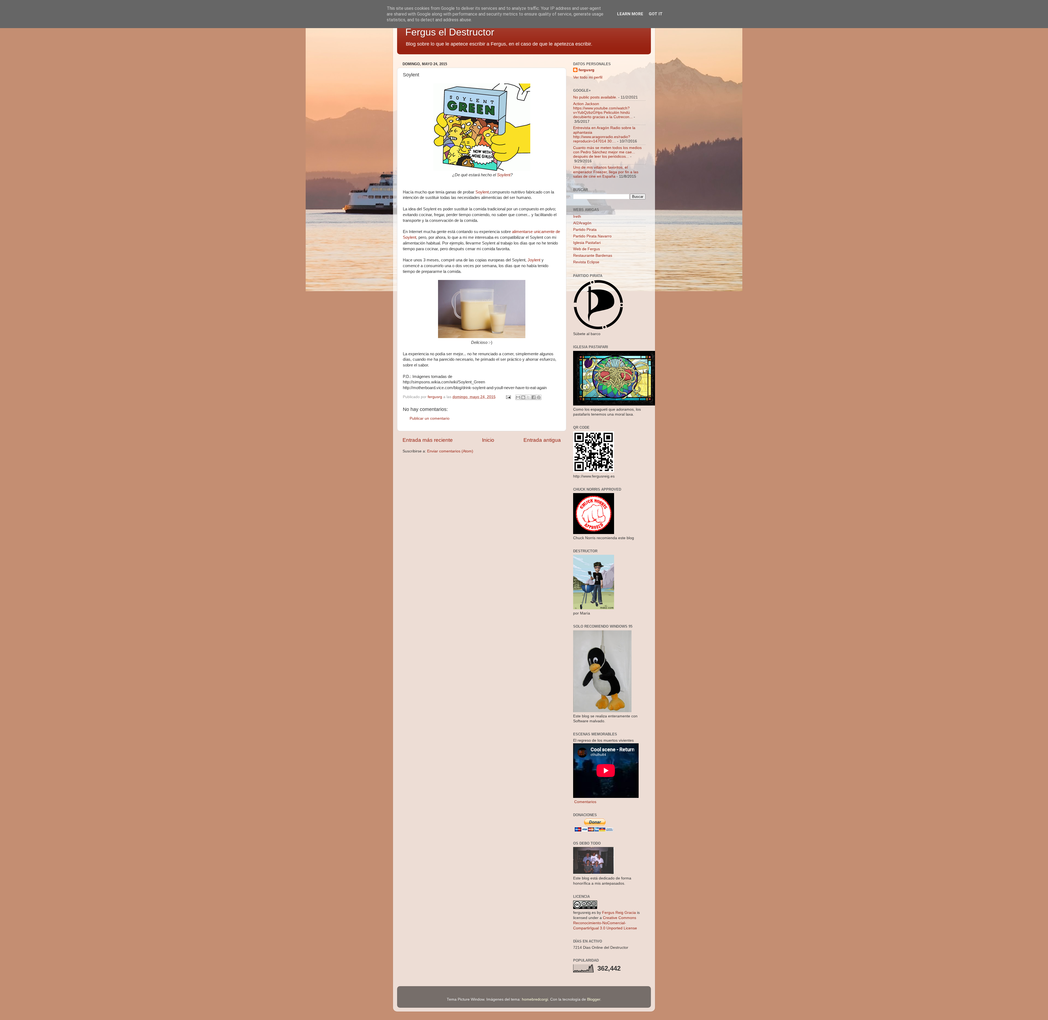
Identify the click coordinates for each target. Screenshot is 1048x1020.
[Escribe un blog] (523, 397)
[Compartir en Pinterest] (538, 397)
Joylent (534, 260)
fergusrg (586, 70)
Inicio (488, 440)
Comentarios (584, 802)
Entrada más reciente (428, 440)
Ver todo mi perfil (587, 77)
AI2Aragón (582, 223)
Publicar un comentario (429, 418)
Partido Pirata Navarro (592, 236)
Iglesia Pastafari (587, 243)
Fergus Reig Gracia (619, 913)
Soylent (503, 175)
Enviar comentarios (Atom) (450, 451)
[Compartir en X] (528, 397)
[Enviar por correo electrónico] (518, 397)
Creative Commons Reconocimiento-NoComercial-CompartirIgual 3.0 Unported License (605, 923)
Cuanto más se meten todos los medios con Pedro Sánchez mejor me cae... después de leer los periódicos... (607, 152)
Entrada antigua (542, 440)
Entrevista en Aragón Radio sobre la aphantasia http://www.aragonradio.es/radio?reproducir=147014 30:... (604, 134)
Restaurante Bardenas (592, 255)
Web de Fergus (586, 249)
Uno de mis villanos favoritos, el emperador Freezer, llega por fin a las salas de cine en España (605, 171)
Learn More (630, 13)
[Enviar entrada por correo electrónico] (508, 397)
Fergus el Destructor (449, 32)
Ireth (577, 216)
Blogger (593, 999)
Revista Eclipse (586, 262)
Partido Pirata (585, 230)
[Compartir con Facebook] (533, 397)
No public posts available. (595, 97)
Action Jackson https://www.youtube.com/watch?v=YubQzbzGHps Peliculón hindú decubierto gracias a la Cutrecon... (603, 110)
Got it (656, 13)
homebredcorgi (535, 999)
